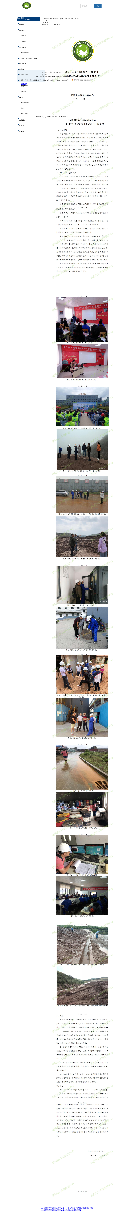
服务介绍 (28, 19)
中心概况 (23, 35)
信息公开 (80, 15)
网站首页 (28, 15)
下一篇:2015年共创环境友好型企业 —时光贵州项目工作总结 (61, 1210)
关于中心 (41, 15)
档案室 (67, 15)
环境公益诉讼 (25, 85)
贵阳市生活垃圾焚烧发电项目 (27, 80)
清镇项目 (22, 69)
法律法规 (93, 15)
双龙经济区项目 (23, 74)
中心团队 (23, 41)
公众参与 (23, 91)
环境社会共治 (25, 52)
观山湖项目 (22, 63)
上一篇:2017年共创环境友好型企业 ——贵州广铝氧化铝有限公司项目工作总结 (67, 1208)
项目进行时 (54, 15)
